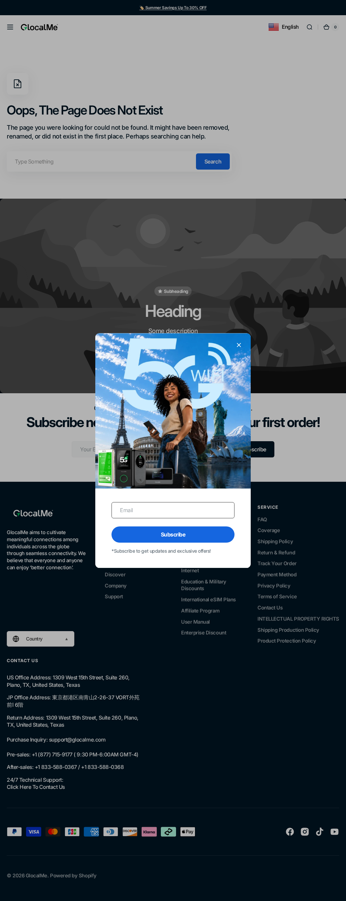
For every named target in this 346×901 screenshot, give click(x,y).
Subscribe (173, 534)
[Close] (239, 345)
